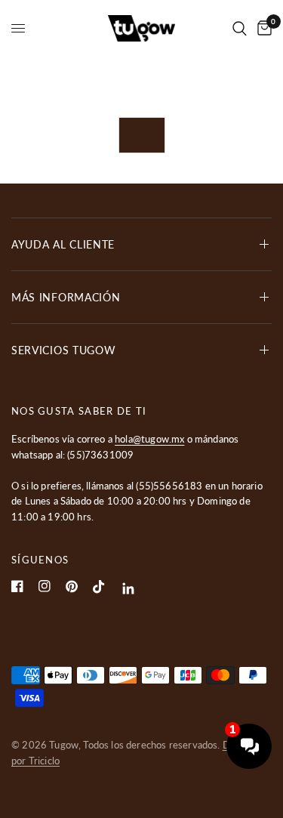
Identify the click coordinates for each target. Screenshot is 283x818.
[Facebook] (17, 586)
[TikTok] (99, 587)
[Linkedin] (128, 588)
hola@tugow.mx (149, 439)
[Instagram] (44, 586)
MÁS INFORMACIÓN (66, 297)
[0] (262, 28)
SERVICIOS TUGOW (63, 350)
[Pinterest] (72, 586)
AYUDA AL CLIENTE (63, 244)
